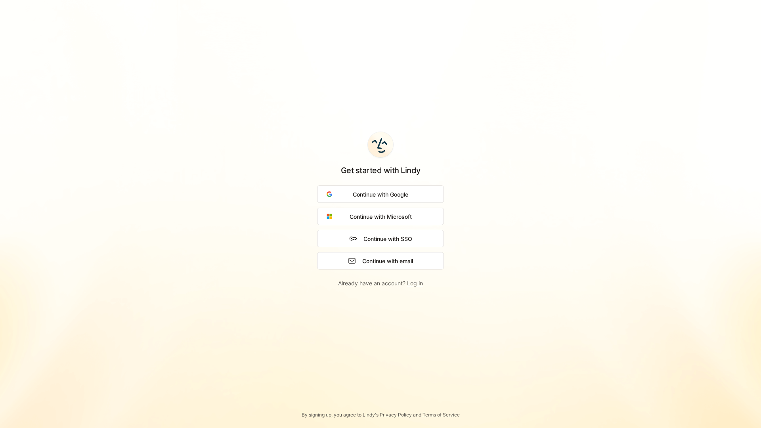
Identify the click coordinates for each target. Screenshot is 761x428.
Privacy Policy (396, 415)
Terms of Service (441, 415)
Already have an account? (380, 283)
